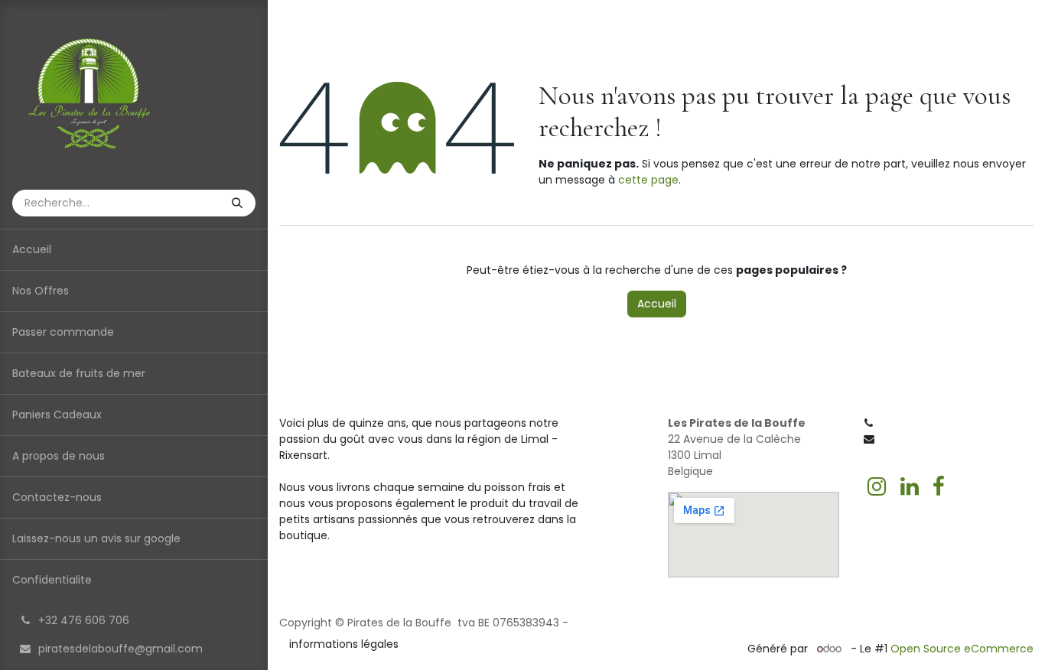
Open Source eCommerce (962, 648)
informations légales (344, 644)
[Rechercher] (239, 203)
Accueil (656, 303)
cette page (648, 179)
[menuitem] (134, 249)
